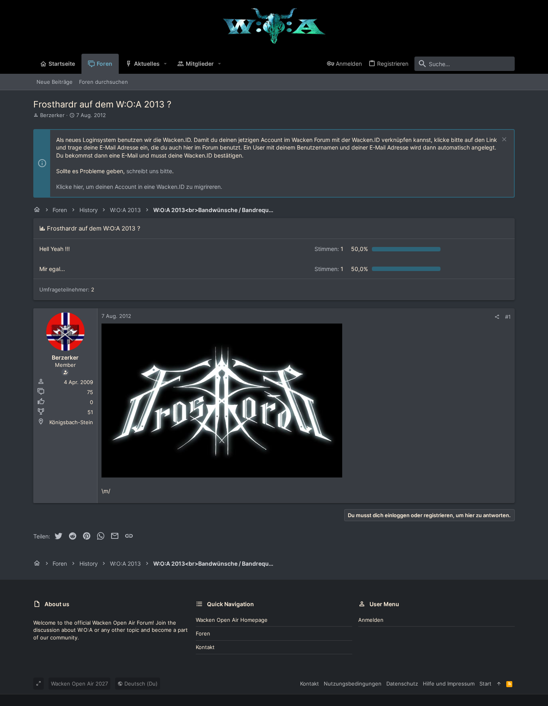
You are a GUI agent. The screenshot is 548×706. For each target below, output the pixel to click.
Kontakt (205, 647)
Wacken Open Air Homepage (232, 620)
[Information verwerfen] (503, 140)
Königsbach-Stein (71, 422)
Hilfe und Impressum (449, 683)
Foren (203, 633)
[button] (165, 64)
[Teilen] (496, 317)
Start (485, 683)
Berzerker (52, 115)
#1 (508, 317)
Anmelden (371, 620)
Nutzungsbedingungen (353, 683)
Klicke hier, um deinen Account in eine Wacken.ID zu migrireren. (139, 186)
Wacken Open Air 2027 (79, 683)
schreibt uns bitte (149, 171)
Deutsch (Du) (140, 683)
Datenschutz (402, 683)
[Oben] (499, 684)
